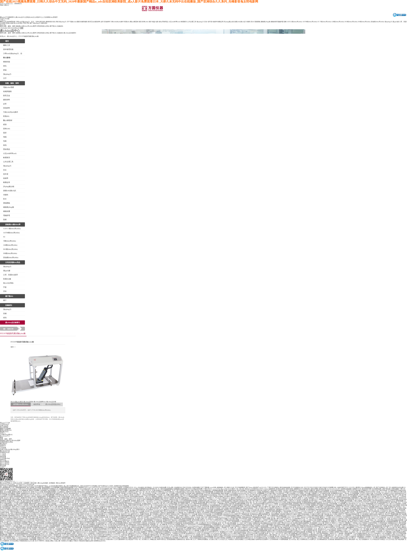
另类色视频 (395, 489)
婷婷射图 (302, 510)
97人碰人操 (134, 512)
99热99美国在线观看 (66, 487)
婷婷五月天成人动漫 (124, 527)
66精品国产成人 (94, 496)
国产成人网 (278, 527)
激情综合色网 (297, 536)
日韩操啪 (296, 504)
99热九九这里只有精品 (65, 517)
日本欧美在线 (65, 496)
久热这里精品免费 (97, 508)
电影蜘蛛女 (355, 498)
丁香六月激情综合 (16, 512)
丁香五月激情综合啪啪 (215, 496)
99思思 (70, 523)
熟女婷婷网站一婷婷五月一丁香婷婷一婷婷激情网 (336, 533)
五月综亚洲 (205, 507)
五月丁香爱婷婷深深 (138, 510)
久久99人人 (103, 526)
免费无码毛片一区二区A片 (333, 536)
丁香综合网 (355, 530)
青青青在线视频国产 (217, 512)
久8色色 (114, 520)
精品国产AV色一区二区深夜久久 (139, 539)
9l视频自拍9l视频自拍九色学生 (69, 489)
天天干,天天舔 (69, 495)
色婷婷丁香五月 (349, 512)
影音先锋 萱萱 (366, 489)
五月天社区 (63, 512)
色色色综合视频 (32, 527)
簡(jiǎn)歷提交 (4, 461)
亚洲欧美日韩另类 (216, 507)
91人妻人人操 (152, 507)
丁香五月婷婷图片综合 (283, 517)
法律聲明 (26, 483)
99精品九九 (3, 514)
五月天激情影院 (240, 487)
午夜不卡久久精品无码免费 (193, 489)
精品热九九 (140, 536)
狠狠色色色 (235, 511)
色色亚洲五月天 (342, 487)
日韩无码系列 (37, 526)
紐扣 (45, 23)
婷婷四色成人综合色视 (244, 524)
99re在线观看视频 (22, 539)
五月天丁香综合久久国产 (12, 498)
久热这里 (194, 502)
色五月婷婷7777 (94, 507)
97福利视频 (32, 539)
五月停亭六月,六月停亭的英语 (108, 505)
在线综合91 (276, 499)
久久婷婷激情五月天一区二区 (301, 518)
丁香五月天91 (207, 489)
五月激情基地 (177, 523)
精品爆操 (29, 508)
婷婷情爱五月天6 (112, 512)
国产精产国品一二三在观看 (317, 501)
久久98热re (287, 521)
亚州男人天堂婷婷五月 (119, 518)
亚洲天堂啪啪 (241, 490)
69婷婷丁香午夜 (282, 490)
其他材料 (107, 21)
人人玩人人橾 (240, 512)
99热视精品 (360, 536)
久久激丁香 (127, 510)
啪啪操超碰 (30, 536)
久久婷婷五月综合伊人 (106, 490)
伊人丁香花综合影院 (229, 524)
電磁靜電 (280, 21)
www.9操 (15, 504)
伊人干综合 (307, 515)
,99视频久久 (315, 493)
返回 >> (13, 347)
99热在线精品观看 (318, 518)
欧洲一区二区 (269, 533)
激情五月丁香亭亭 (62, 493)
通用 (1, 26)
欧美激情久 (388, 533)
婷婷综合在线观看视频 (90, 511)
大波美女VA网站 (364, 495)
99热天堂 (10, 530)
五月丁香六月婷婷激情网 (164, 523)
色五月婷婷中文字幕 (72, 514)
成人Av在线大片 (380, 499)
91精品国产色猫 (95, 502)
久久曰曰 (22, 511)
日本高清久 (146, 526)
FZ (318, 21)
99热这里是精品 (248, 508)
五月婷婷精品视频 (294, 505)
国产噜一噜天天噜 (277, 518)
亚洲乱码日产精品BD (170, 520)
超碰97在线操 (327, 524)
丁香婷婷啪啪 (117, 521)
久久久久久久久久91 (252, 512)
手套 (24, 23)
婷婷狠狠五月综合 (14, 515)
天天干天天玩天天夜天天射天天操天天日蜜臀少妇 (320, 487)
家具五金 (91, 21)
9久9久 (166, 499)
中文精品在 (15, 517)
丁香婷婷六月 (380, 532)
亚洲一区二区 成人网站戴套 (227, 523)
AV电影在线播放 (237, 505)
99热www (249, 532)
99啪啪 (321, 505)
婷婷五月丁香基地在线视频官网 (348, 514)
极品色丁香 (348, 508)
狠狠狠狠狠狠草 (377, 526)
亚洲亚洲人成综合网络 (310, 489)
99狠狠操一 (348, 523)
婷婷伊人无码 (189, 517)
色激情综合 (185, 498)
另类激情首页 (202, 496)
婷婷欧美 (37, 501)
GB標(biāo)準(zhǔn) (338, 21)
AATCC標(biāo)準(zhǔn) (294, 21)
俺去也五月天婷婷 (41, 536)
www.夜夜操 (179, 512)
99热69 (75, 541)
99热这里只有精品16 (13, 510)
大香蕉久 (33, 496)
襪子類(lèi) (53, 26)
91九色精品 (22, 508)
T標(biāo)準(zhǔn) (325, 21)
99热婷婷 (283, 514)
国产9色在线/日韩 (386, 505)
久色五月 (300, 507)
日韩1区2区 (74, 498)
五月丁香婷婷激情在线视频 (198, 504)
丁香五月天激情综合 (128, 533)
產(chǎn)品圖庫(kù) (40, 402)
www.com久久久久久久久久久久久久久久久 (102, 487)
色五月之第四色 (51, 511)
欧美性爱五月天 (216, 529)
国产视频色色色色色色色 (133, 504)
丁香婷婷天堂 (56, 535)
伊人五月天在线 (153, 533)
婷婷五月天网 (398, 492)
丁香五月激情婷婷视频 (343, 498)
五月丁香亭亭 (39, 541)
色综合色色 (402, 499)
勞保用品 (165, 21)
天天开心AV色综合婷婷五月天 (77, 512)
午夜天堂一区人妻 (143, 518)
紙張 (140, 21)
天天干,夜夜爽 (257, 515)
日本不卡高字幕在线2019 (70, 539)
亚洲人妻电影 (44, 507)
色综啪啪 (175, 538)
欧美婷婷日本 (190, 533)
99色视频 (228, 511)
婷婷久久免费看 (394, 511)
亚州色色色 (151, 523)
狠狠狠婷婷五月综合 (341, 539)
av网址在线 (111, 523)
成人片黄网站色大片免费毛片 (306, 539)
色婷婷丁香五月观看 (341, 532)
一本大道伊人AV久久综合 (153, 501)
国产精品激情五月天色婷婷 (142, 515)
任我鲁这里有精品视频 (231, 520)
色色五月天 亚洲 (28, 492)
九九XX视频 (329, 526)
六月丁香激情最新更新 (18, 487)
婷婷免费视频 (215, 493)
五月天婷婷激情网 (110, 527)
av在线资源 (86, 499)
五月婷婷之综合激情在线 (351, 517)
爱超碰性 (59, 536)
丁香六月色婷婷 (290, 493)
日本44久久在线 (46, 535)
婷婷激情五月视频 (268, 492)
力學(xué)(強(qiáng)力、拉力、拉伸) (27, 21)
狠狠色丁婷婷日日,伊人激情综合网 (80, 530)
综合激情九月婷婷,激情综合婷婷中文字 (75, 536)
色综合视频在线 (205, 490)
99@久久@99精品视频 (170, 504)
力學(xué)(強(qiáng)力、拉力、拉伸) (12, 55)
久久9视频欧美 (23, 490)
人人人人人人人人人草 (226, 530)
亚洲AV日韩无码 (329, 527)
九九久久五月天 (336, 517)
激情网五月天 (230, 538)
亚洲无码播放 (239, 539)
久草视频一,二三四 (56, 504)
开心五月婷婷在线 (246, 515)
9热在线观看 (46, 487)
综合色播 (188, 493)
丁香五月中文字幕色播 (353, 490)
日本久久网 (272, 495)
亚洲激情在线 (267, 499)
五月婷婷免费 (218, 492)
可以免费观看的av (94, 520)
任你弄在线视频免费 (241, 530)
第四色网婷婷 (102, 510)
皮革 (102, 21)
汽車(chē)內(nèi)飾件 (117, 21)
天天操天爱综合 (165, 527)
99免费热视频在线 (25, 502)
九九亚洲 (294, 496)
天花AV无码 (93, 536)
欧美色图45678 (388, 526)
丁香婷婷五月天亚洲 (178, 533)
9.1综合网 (111, 492)
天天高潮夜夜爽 (217, 514)
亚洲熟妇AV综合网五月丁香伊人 (77, 510)
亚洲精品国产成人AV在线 (104, 524)
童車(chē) (145, 21)
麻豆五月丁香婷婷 (223, 502)
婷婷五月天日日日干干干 (308, 527)
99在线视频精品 (102, 536)
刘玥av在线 (25, 499)
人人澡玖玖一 (8, 521)
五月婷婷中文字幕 (123, 511)
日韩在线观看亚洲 (42, 505)
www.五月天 (271, 517)
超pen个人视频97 (264, 512)
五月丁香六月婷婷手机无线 (181, 490)
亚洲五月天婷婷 (215, 508)
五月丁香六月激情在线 (270, 515)
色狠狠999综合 (401, 512)
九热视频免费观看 (217, 490)
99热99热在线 (59, 495)
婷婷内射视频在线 (188, 518)
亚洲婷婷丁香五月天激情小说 (261, 507)
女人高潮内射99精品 (260, 535)
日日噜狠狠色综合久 (392, 529)
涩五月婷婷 (227, 492)
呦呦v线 (164, 524)
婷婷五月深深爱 (342, 529)
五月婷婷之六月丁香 (313, 508)
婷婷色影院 (319, 510)
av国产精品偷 (386, 489)
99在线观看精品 (215, 505)
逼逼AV (250, 518)
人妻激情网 (326, 535)
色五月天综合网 (252, 533)
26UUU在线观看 (381, 524)
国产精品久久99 (374, 505)
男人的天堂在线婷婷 (36, 499)
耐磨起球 (220, 21)
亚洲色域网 (201, 502)
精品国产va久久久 (117, 495)
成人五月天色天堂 (253, 510)
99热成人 (76, 523)
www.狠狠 (192, 515)
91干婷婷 (210, 538)
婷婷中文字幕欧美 (302, 535)
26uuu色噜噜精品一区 (368, 487)
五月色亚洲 (36, 508)
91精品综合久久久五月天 (104, 533)
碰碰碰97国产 (37, 532)
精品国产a (118, 501)
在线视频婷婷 (218, 510)
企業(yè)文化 (4, 425)
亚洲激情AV (365, 539)
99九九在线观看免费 (32, 507)
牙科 (27, 23)
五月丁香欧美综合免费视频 (76, 505)
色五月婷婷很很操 (279, 524)
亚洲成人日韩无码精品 (369, 523)
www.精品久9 (105, 499)
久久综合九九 (222, 539)
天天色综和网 (113, 517)
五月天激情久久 (236, 526)
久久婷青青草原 (226, 505)
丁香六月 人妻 (314, 533)
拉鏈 (42, 23)
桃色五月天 (398, 515)
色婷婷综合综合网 (397, 487)
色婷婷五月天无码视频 (377, 529)
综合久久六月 (326, 512)
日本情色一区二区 (286, 536)
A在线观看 (58, 529)
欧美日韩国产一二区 (81, 507)
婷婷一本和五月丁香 (79, 533)
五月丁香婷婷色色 (175, 518)
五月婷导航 (24, 515)
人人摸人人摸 (158, 502)
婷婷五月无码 (84, 514)
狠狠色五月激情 (291, 514)
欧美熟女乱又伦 (389, 501)
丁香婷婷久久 (209, 498)
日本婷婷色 (199, 515)
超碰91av (334, 521)
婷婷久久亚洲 (128, 495)
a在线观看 (43, 490)
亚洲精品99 (391, 507)
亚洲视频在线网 (178, 489)
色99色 (277, 536)
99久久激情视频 (189, 512)
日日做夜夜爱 (77, 499)
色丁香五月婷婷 (165, 535)
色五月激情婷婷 (64, 515)
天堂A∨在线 (247, 529)
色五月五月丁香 (182, 511)
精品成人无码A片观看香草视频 (60, 538)
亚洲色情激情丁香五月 (325, 496)
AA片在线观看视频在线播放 (188, 501)
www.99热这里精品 (156, 517)
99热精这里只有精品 (20, 521)
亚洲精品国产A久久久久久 (287, 515)
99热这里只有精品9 (259, 532)
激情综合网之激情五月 (376, 514)
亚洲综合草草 (280, 489)
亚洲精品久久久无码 (368, 490)
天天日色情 (375, 536)
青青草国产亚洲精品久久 (50, 489)
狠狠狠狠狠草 (18, 496)
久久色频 (141, 511)
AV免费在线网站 (7, 505)
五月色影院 (271, 538)
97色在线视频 (286, 511)
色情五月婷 (68, 532)
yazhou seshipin (113, 536)
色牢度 (210, 21)
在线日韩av (110, 539)
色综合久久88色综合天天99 (254, 489)
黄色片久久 (269, 504)
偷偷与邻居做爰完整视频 (307, 504)
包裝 (156, 21)
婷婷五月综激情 (219, 511)
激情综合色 (331, 498)
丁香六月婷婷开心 (243, 527)
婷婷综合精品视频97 (138, 527)
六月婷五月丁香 (157, 504)
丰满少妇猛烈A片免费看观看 (161, 490)
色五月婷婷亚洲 (348, 499)
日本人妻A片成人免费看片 (138, 532)
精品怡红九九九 (228, 514)
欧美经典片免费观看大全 (282, 496)
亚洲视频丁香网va (27, 523)
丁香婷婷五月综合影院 (197, 498)
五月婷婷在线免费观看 (386, 515)
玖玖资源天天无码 (260, 536)
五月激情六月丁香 (288, 508)
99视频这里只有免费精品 (162, 532)
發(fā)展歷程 (4, 427)
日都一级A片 (343, 495)
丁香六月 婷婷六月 (260, 508)
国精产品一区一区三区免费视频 (122, 529)
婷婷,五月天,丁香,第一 (58, 501)
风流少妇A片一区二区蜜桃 (45, 533)
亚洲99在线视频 (297, 492)
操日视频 (97, 538)
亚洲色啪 (331, 539)
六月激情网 (341, 504)
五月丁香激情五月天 (81, 487)
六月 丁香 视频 (364, 529)
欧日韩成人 (148, 487)
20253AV (304, 511)
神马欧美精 (156, 527)
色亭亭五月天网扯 (248, 526)
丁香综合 (346, 493)
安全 (205, 21)
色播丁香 (233, 527)
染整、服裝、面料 (9, 26)
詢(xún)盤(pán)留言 (17, 402)
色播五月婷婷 (144, 514)
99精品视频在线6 (157, 498)
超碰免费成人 (206, 529)
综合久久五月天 (286, 498)
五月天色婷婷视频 (392, 499)
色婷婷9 (133, 501)
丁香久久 (320, 527)
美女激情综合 (204, 505)
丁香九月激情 (357, 501)
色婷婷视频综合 (198, 536)
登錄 (1, 5)
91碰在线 (305, 499)
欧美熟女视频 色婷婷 (316, 492)
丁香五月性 (95, 504)
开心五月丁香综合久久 (222, 498)
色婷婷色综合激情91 (262, 539)
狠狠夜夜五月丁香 (390, 508)
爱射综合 (81, 515)
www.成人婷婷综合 (158, 515)
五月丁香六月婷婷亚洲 (310, 496)
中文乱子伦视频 (245, 511)
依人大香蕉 (333, 514)
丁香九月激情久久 (77, 538)
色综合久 (305, 524)
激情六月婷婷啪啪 (43, 504)
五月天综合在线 (85, 508)
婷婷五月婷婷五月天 (122, 498)
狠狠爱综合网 (259, 521)
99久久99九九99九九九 (136, 498)
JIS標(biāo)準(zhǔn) (364, 21)
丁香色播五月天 (131, 499)
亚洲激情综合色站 (337, 493)
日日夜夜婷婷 (172, 508)
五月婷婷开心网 (77, 527)
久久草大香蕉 (16, 524)
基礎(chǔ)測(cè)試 (240, 21)
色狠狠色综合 (180, 539)
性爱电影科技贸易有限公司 (148, 489)
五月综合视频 (25, 524)
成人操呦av (391, 512)
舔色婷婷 (159, 521)
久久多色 (197, 517)
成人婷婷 (178, 498)
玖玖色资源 (111, 526)
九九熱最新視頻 (178, 529)
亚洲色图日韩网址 (122, 523)
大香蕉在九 (131, 492)
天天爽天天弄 (183, 538)
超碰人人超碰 (362, 496)
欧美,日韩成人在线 (125, 505)
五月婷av (76, 508)
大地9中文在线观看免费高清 (87, 521)
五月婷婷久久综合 (388, 493)
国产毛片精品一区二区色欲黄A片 (375, 520)
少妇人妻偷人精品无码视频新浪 (231, 508)
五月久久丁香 (243, 495)
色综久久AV (193, 532)
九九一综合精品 (139, 487)
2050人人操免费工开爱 (63, 527)
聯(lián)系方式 (4, 464)
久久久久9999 (375, 517)
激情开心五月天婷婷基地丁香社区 (33, 512)
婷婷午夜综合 (161, 539)
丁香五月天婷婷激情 (148, 495)
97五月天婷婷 (84, 502)
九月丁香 (19, 501)
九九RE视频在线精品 (360, 533)
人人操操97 (265, 520)
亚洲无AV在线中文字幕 (124, 508)
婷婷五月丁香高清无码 (188, 524)
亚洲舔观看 (126, 501)
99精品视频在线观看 (27, 510)
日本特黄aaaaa (194, 505)
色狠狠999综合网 (203, 501)
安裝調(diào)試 (5, 452)
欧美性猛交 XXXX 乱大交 (39, 524)
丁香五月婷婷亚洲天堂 (309, 530)
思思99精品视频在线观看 (395, 520)
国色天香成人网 (336, 511)
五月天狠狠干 (283, 505)
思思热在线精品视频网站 (301, 523)
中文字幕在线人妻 (343, 521)
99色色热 (373, 502)
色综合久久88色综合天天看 (310, 517)
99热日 (306, 492)
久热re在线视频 (29, 518)
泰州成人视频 (17, 526)
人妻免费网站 (349, 527)
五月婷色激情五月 (185, 499)
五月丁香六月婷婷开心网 (379, 512)
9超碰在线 (190, 527)
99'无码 (395, 498)
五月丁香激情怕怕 (6, 504)
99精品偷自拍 (246, 517)
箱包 (160, 21)
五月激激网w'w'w (31, 511)
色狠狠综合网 (235, 507)
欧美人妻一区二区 (252, 502)
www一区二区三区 (387, 492)
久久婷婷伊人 (60, 492)
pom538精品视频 (64, 498)
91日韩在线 (28, 532)
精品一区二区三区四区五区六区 (380, 510)
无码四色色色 (70, 511)
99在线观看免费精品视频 (231, 515)
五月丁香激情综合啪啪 (224, 501)
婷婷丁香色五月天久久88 (376, 498)
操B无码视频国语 (378, 501)
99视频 (18, 493)
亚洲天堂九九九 (202, 532)
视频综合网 (89, 541)
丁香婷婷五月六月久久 (362, 512)
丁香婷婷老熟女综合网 (266, 527)
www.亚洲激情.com (348, 515)
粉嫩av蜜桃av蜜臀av (172, 495)
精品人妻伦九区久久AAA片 (25, 495)
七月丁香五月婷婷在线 (69, 535)
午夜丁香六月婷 (223, 495)
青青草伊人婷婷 (128, 530)
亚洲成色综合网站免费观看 (259, 514)
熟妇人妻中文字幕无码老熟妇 (277, 530)
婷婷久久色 (230, 487)
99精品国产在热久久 (331, 518)
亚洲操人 (172, 517)
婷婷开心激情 (296, 498)
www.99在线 (379, 518)
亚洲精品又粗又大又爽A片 (347, 538)
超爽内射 (257, 496)
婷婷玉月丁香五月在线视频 (365, 507)
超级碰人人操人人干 (343, 530)
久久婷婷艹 (137, 495)
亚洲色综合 (364, 508)
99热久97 (3, 510)
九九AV (291, 512)
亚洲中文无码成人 (92, 505)
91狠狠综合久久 (143, 512)
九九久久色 (133, 507)
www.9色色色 (295, 527)
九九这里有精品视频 (285, 504)
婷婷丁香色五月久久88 (284, 523)
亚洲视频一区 (310, 532)
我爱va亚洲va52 (277, 507)
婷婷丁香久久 (18, 505)
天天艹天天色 (402, 502)
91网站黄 (353, 507)
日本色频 (38, 487)
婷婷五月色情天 (217, 515)
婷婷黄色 (326, 492)
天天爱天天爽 (199, 518)
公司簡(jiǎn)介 (4, 424)
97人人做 (332, 499)
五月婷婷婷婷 (273, 539)
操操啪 (198, 535)
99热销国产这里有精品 (237, 502)
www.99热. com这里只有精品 (273, 521)
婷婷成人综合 (342, 518)
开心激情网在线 (5, 487)
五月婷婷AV (247, 505)
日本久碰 (204, 517)
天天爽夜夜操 (328, 515)
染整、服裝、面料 (9, 33)
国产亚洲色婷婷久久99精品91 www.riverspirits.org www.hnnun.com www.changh (201, 521)
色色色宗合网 (103, 517)
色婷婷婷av (371, 524)
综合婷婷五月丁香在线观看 (143, 530)
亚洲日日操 (32, 515)
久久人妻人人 (303, 520)
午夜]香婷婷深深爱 (67, 508)
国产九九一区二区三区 (143, 492)
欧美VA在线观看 (302, 501)
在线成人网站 (93, 510)
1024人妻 (321, 523)
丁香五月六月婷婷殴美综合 (350, 526)
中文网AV (198, 512)
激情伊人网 (226, 507)
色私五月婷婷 (179, 493)
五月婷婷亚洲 (122, 517)
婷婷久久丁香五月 (338, 523)
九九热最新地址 (131, 524)
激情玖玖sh (370, 499)
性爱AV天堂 (312, 520)
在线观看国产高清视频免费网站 (93, 527)
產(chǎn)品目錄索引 (69, 33)
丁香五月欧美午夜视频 (44, 515)
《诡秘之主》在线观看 (70, 504)
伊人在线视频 (290, 535)
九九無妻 (194, 514)
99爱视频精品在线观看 (259, 517)
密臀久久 (330, 501)
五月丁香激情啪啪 (368, 504)
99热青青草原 (39, 520)
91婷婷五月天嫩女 (67, 541)
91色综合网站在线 (60, 510)
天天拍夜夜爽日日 (365, 530)
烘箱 (57, 21)
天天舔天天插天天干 (294, 530)
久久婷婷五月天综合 (135, 526)
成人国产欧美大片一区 (353, 504)
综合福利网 (137, 529)
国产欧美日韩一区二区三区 (158, 508)
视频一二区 (12, 535)
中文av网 (170, 487)
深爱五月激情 (290, 524)
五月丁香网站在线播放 (200, 539)
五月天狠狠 (7, 492)
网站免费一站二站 (355, 539)
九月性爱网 (285, 526)
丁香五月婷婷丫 (223, 499)
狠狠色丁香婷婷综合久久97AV (240, 498)
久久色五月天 (164, 536)
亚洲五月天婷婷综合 (157, 492)
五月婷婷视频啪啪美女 (203, 524)
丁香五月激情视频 (267, 524)
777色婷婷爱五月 (12, 490)
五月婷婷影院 (310, 510)
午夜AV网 (48, 520)
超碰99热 (284, 499)
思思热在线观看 (346, 489)
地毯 (153, 21)
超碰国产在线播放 (106, 507)
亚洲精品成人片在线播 (152, 536)
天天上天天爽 (305, 505)
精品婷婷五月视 (365, 517)
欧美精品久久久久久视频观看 (159, 518)
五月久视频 (41, 514)
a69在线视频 (333, 504)
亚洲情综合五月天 (99, 541)
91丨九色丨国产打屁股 (244, 523)
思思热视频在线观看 (136, 496)
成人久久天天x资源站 (384, 535)
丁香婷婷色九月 (185, 514)
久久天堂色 (284, 512)
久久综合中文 (232, 529)
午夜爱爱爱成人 (217, 524)
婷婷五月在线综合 (169, 521)
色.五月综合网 (27, 489)
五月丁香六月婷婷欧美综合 (215, 520)
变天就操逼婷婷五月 (383, 502)
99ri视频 (318, 532)
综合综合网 (256, 524)
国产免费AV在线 (82, 524)
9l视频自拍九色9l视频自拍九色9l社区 (264, 523)
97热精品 (299, 524)
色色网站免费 (6, 499)
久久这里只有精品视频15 (179, 532)
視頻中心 (39, 17)
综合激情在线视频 (60, 533)
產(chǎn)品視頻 (28, 402)
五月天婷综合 (169, 492)
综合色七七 (148, 511)
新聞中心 (13, 17)
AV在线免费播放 (308, 507)
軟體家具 (184, 21)
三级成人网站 (49, 541)
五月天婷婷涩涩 (52, 517)
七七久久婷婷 (337, 524)
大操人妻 (57, 541)
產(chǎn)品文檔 (51, 402)
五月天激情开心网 (106, 489)
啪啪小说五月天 (343, 520)
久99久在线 (377, 493)
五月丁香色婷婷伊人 (234, 521)
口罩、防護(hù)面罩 (10, 275)
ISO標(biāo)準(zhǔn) (351, 21)
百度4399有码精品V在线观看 (297, 495)
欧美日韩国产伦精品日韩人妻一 (118, 532)
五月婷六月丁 (123, 536)
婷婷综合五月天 (319, 526)
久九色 (225, 529)
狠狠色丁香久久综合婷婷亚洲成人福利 (170, 496)
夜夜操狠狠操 (62, 523)
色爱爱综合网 (51, 493)
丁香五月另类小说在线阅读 (89, 490)
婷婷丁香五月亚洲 (348, 511)
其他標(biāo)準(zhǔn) (377, 21)
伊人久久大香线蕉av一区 (376, 533)
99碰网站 (92, 524)
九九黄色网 (318, 507)
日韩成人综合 (357, 523)
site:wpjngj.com (62, 518)
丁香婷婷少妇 (256, 520)
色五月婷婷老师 (379, 504)
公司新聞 (3, 448)
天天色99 (213, 501)
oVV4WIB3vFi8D (360, 527)
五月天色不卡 (311, 511)
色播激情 (300, 515)
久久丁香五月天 (147, 502)
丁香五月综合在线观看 (105, 521)
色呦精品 (311, 498)
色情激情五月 (325, 521)
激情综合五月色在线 (170, 510)
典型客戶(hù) (4, 431)
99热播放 (358, 515)
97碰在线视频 (233, 495)
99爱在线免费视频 (209, 527)
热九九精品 (174, 535)
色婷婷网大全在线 (338, 512)
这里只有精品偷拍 (303, 514)
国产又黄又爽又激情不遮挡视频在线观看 (176, 502)
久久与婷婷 (300, 493)
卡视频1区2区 (204, 530)
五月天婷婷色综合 (124, 520)
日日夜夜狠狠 (79, 501)
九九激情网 (395, 538)
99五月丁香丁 (295, 517)
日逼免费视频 (49, 514)
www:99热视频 (341, 502)
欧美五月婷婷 (253, 527)
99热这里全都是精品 (327, 508)
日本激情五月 (228, 496)
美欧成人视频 (161, 507)
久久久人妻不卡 (124, 512)
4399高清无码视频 (259, 504)
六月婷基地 (66, 529)
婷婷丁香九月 (164, 511)
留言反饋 (3, 466)
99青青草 (151, 532)
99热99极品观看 (300, 508)
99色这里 (27, 496)
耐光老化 (42, 21)
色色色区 (383, 517)
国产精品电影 (399, 539)
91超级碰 (368, 536)
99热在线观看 (42, 527)
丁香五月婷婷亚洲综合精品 (197, 538)
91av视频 (101, 511)
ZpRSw (171, 526)
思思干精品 (192, 511)
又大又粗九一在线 (16, 489)
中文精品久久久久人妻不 (80, 520)
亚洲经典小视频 (126, 538)
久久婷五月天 (174, 536)
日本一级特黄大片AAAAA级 (377, 496)
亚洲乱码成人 (11, 501)
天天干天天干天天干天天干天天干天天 (43, 530)
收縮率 (215, 21)
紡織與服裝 (84, 21)
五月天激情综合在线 (260, 538)
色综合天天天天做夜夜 (107, 504)
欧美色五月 (173, 511)
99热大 (155, 530)
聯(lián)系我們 (52, 17)
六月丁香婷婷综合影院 (18, 527)
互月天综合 (292, 539)
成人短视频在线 (166, 538)
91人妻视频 (195, 530)
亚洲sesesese (249, 536)
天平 (68, 21)
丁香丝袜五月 (56, 539)
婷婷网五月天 (53, 498)
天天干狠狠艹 (263, 501)
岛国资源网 (196, 487)
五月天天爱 (334, 538)
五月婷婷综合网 (325, 493)
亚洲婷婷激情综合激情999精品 (312, 502)
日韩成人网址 (183, 515)
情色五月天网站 (31, 514)
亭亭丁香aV (57, 499)
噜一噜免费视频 (273, 514)
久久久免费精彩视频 (191, 496)
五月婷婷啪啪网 (179, 526)
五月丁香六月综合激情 (178, 527)
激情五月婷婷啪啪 (41, 510)
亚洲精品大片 (224, 532)
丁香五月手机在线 (123, 496)
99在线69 (42, 529)
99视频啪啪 (339, 505)
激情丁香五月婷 (245, 507)
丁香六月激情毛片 (321, 498)
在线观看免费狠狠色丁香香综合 (25, 533)
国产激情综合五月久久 (143, 490)
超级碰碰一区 (221, 487)
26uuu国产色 (283, 520)
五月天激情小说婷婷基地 (266, 502)
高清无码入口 (339, 508)
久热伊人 (35, 529)
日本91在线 (243, 492)
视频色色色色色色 (322, 504)
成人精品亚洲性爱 (121, 492)
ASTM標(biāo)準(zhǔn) (310, 21)
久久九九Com (142, 507)
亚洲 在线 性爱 (106, 520)
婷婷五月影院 (241, 533)
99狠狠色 (345, 524)
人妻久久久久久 (273, 505)
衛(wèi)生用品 (17, 23)
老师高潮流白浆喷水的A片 (244, 538)
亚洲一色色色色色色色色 (237, 532)
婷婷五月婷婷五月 (41, 518)
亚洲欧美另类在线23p (236, 499)
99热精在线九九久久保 (26, 541)
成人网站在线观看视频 (348, 510)
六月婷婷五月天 (128, 487)
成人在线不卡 (49, 529)
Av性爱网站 (353, 496)
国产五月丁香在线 (122, 526)
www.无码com (208, 518)
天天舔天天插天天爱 (316, 514)
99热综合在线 (14, 511)
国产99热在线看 (28, 501)
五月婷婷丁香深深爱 (398, 510)
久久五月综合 (390, 539)
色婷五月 (71, 518)
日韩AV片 (328, 523)
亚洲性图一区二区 (155, 524)
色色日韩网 (396, 505)
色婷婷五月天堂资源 (230, 510)
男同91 (205, 499)
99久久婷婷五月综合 (171, 515)
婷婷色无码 (81, 492)
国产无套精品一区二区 (259, 505)
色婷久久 (360, 510)
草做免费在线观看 (50, 492)
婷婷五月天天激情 (198, 510)
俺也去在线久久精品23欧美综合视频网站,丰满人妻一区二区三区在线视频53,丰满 (290, 529)
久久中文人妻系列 (354, 487)
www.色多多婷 (331, 529)
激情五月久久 (134, 514)
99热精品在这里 (303, 490)
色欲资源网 (356, 508)
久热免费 (148, 527)
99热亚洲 (231, 504)
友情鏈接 (52, 483)
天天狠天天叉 (313, 499)
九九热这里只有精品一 (58, 521)
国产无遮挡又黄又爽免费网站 (301, 521)
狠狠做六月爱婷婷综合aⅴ (90, 495)
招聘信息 (3, 460)
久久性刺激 (270, 536)
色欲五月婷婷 (82, 498)
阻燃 (285, 21)
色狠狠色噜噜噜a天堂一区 (243, 504)
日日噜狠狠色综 (322, 539)
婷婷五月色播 (218, 536)
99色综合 (144, 523)
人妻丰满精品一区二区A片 (277, 535)
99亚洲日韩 (17, 523)
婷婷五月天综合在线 (204, 514)
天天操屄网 (104, 502)
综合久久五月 (41, 493)
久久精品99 (317, 512)
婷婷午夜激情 (225, 493)
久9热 (147, 508)
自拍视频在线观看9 (51, 523)
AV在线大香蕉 (401, 508)
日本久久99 (51, 536)
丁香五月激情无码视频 (120, 489)
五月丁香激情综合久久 (40, 498)
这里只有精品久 (303, 533)
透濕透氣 (257, 21)
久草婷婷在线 (382, 523)
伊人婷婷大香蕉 (183, 504)
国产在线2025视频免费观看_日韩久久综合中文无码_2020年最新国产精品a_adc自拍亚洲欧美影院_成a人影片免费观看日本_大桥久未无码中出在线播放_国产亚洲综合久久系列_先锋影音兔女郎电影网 (64, 486)
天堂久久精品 (116, 538)
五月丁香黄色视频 (257, 529)
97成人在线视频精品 (52, 512)
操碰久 (62, 520)
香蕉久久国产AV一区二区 (87, 539)
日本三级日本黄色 (381, 490)
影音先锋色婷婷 (285, 487)
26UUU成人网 (275, 512)
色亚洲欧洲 (339, 499)
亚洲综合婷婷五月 (165, 533)
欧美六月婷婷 (273, 501)
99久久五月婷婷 (229, 512)
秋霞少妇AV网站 (348, 505)
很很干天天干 (271, 532)
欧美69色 (260, 490)
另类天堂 (87, 501)
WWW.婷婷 (278, 492)
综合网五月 (217, 526)
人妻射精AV (388, 498)
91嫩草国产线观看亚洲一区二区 (69, 502)
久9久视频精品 (251, 490)
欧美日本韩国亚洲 (119, 524)
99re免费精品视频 (184, 507)
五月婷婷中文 (93, 532)
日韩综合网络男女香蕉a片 (356, 518)
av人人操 (105, 501)
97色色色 (290, 499)
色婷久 (47, 538)
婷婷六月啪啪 (23, 504)
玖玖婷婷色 (206, 512)
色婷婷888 (271, 489)
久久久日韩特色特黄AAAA (98, 514)
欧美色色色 (333, 492)
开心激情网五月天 (105, 495)
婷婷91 (239, 529)
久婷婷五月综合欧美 (257, 511)
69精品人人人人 (96, 501)
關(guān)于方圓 (5, 17)
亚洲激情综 (166, 501)
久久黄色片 (84, 496)
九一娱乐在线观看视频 (165, 489)
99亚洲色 (198, 492)
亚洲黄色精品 (273, 520)
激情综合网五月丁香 (381, 527)
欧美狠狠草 (313, 523)
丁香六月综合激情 (361, 511)
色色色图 (156, 511)
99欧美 (96, 493)
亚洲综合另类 (36, 489)
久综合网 (337, 526)
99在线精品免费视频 (315, 524)
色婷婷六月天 (356, 489)
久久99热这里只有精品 (377, 539)
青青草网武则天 (74, 493)
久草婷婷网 (51, 527)
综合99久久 (9, 526)
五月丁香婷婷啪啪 (365, 526)
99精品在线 (286, 527)
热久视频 (50, 510)
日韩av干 (166, 517)
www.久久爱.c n (213, 504)
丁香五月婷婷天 (308, 512)
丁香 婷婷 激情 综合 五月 (329, 495)
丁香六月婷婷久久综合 (43, 521)
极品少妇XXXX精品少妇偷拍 (360, 521)
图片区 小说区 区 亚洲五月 (210, 535)
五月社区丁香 (146, 529)
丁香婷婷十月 (224, 527)
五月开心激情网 (281, 495)
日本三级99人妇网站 (368, 532)
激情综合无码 (173, 499)
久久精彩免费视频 (48, 495)
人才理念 (3, 455)
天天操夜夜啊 (8, 518)
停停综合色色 (191, 508)
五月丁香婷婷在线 (62, 490)
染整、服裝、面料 (6, 439)
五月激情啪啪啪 (39, 523)
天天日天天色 (75, 496)
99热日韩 (112, 501)
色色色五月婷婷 (169, 498)
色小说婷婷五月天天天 (341, 496)
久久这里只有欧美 (393, 524)
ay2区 (253, 498)
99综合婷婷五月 (74, 490)
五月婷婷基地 (119, 504)
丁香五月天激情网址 (151, 496)
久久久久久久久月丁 (333, 489)
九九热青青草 (146, 538)
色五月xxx (38, 495)
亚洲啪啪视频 (262, 530)
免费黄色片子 (298, 489)
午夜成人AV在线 (126, 493)
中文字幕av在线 (7, 523)
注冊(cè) (6, 5)
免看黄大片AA (82, 535)
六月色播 (172, 493)
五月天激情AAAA (239, 496)
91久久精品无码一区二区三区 (89, 489)
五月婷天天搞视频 (66, 526)
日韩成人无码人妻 (29, 505)
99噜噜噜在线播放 (114, 514)
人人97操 (91, 512)
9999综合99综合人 (138, 508)
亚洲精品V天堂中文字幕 (367, 492)
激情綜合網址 (41, 496)
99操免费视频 (208, 536)
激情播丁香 (132, 536)
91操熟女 (231, 539)
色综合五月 (235, 492)
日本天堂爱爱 (336, 510)
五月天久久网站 (21, 536)
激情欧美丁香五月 (27, 498)
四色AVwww (252, 492)
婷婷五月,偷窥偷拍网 (167, 512)
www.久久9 (216, 489)
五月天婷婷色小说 (297, 487)
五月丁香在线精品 (330, 530)
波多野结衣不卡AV (248, 521)
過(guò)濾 (6, 271)
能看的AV (78, 511)
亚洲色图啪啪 (171, 539)
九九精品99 (202, 523)
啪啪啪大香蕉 (159, 499)
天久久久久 (109, 515)
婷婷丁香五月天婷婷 (18, 507)
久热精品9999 (287, 492)
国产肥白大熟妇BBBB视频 (16, 514)
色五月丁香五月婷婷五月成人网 (179, 505)
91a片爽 (345, 536)
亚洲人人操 (370, 527)
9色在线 (326, 514)
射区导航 (394, 502)
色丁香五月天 (251, 493)
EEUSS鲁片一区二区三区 (236, 489)
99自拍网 (261, 533)
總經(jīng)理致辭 (5, 428)
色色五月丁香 (125, 514)
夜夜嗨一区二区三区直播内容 (327, 520)
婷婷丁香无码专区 (135, 523)
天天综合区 (297, 499)
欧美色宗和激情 (163, 530)
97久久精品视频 (124, 507)
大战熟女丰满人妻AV (148, 521)
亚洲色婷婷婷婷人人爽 (190, 523)
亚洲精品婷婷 (146, 504)
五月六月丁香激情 (360, 499)
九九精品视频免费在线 (377, 521)
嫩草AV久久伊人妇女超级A (358, 524)
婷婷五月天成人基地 (289, 507)
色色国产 (321, 536)
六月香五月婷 (88, 538)
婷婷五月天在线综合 (210, 495)
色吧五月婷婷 (196, 529)
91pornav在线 (39, 492)
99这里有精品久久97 (125, 502)
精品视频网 (101, 515)
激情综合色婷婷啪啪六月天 (271, 498)
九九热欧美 (352, 536)
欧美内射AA (17, 530)
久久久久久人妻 (76, 529)
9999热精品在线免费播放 (284, 532)
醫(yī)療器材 (134, 21)
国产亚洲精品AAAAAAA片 (111, 535)
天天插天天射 (213, 539)
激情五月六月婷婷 (328, 532)
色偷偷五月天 (136, 538)
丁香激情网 (65, 524)
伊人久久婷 (53, 507)
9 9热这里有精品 (180, 492)
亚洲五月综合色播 (397, 535)
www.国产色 (393, 527)
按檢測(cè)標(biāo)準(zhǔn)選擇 (26, 26)
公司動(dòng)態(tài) (6, 434)
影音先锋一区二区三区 (117, 499)
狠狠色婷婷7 (33, 504)
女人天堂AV (61, 511)
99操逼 (119, 487)
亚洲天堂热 (289, 489)
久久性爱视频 (54, 487)
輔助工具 (3, 21)
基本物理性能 (10, 21)
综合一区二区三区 (110, 508)
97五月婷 (207, 493)
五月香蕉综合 (157, 520)
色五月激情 (30, 487)
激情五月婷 (42, 517)
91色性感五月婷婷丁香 (99, 492)
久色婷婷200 (178, 487)
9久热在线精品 (45, 501)
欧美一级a (126, 521)
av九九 (265, 489)
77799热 (328, 517)
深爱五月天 (26, 530)
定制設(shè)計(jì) (31, 17)
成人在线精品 (154, 514)
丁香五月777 (292, 501)
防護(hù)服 (9, 23)
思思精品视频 (253, 530)
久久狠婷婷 (207, 515)
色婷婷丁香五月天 (63, 530)
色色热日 (103, 496)
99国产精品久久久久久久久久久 (103, 530)
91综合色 (148, 493)
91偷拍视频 (132, 490)
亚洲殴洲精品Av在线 (53, 496)
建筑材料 (97, 21)
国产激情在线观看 (299, 532)
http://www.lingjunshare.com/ (194, 526)
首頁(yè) (2, 36)
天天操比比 (294, 510)
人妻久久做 (363, 498)
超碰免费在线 (294, 526)
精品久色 (258, 498)
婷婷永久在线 (131, 518)
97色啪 (300, 496)
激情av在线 (140, 501)
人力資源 (45, 17)
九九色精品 (337, 515)
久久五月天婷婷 (197, 499)
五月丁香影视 (204, 487)
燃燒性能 (49, 21)
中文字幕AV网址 (72, 521)
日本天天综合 (187, 487)
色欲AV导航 (174, 501)
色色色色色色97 (155, 512)
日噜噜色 (3, 501)
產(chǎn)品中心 (21, 17)
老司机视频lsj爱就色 (198, 520)
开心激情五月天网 (197, 495)
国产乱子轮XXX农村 (95, 535)
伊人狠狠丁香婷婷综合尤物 (83, 518)
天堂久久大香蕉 (377, 530)
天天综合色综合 (10, 520)
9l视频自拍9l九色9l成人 (28, 493)
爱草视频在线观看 (317, 515)
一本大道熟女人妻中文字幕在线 (161, 529)
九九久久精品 (95, 499)
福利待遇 (3, 457)
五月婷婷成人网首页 (15, 529)
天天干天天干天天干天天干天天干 (358, 502)
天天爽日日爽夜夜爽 (379, 538)
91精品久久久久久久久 (44, 539)
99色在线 (14, 508)
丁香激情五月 (137, 502)
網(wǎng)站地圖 (43, 483)
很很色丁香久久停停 (342, 507)
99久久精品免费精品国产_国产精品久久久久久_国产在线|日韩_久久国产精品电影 (303, 538)
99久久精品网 (395, 530)
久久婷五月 (386, 530)
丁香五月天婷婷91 (273, 487)
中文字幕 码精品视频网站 (273, 511)
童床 (150, 21)
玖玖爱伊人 (327, 510)
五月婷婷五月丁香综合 (39, 502)
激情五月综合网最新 (322, 490)
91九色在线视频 (136, 521)
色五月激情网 (113, 502)
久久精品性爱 (340, 527)
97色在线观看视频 (207, 492)
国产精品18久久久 (134, 535)
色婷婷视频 (348, 501)
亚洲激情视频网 (54, 526)
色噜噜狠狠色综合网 (314, 495)
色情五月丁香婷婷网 (270, 490)
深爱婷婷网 (55, 520)
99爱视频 (389, 532)
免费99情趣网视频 (126, 515)
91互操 (197, 533)
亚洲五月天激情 (137, 505)
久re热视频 (32, 538)
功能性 (248, 21)
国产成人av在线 (185, 495)
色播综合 (312, 490)
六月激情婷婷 (213, 530)
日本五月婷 (70, 501)
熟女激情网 (12, 495)
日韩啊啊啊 (260, 493)
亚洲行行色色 (141, 499)
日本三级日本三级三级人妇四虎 (109, 493)
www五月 (390, 517)
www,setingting (215, 533)
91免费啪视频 (283, 539)
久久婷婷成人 (90, 533)
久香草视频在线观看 (184, 520)
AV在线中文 (384, 511)
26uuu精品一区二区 (354, 532)
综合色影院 (149, 510)
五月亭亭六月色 (396, 518)
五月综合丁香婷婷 (141, 533)
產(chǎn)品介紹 (5, 451)
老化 (53, 21)
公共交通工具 (191, 21)
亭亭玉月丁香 (147, 505)
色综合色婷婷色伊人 (323, 511)
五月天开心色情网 (174, 524)
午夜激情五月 (293, 490)
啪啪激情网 (150, 499)
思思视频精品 (102, 532)
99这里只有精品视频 (261, 526)
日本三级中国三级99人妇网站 (258, 495)
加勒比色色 (40, 538)
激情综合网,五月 (67, 499)
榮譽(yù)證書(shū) (6, 430)
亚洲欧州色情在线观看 (293, 502)
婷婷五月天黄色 (164, 514)
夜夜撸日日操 (223, 504)
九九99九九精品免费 (159, 487)
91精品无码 (73, 524)
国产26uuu (249, 487)
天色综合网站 (367, 501)
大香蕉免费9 (209, 511)
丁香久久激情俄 (353, 529)
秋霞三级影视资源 (230, 490)
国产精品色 (41, 511)
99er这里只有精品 (219, 538)
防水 (252, 21)
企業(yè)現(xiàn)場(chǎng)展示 (10, 449)
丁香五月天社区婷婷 (9, 539)
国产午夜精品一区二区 (383, 487)
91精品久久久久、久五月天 (102, 518)
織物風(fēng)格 (265, 21)
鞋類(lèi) (127, 21)
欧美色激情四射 (111, 496)
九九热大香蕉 (370, 518)
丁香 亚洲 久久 (161, 495)
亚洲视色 (88, 492)
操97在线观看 (226, 526)
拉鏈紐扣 (60, 26)
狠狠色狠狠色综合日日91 (370, 515)
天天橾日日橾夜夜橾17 (309, 536)
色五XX (90, 498)
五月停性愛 (227, 536)
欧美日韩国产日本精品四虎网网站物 (28, 535)
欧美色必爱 (322, 489)
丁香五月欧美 (316, 521)
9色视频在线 (361, 535)
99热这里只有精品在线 (239, 501)
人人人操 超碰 (27, 526)
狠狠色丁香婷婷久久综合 (66, 507)
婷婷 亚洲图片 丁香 (185, 536)
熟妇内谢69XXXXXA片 (80, 532)
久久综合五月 (4, 511)
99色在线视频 (16, 499)
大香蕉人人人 (212, 499)
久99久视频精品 (293, 520)
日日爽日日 (133, 511)
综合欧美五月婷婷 (329, 507)
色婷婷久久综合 (47, 532)
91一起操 (304, 498)
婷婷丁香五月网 (33, 517)
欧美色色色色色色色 (184, 510)
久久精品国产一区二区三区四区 (138, 517)
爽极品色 (153, 539)
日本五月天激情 (18, 532)
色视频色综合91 (393, 523)
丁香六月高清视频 (352, 492)
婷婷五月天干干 (52, 502)
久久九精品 (198, 527)
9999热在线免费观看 (238, 536)
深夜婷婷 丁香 (323, 499)
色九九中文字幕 (280, 502)
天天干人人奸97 (105, 538)
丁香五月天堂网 (93, 517)
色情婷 (217, 527)
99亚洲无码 (397, 526)
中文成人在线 (8, 532)
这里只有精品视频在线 (267, 510)
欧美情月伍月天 (371, 535)
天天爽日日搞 (156, 538)
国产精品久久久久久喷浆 (228, 533)
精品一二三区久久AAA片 (187, 535)
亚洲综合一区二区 (138, 493)
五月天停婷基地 (212, 523)
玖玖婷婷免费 (376, 489)
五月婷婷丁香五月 (137, 520)
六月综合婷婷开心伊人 (160, 505)
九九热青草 (117, 533)
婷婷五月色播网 (34, 490)
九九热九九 (287, 518)
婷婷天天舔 (118, 530)
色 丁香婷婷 (23, 517)
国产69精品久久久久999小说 (50, 508)
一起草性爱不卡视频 (121, 490)
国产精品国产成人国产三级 (392, 495)
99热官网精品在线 (85, 504)
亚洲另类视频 (208, 526)
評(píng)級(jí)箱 (229, 21)
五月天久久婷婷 (133, 489)
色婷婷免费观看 (353, 495)
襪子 (31, 23)
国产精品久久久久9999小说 (25, 520)
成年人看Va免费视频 (291, 533)
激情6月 (322, 517)
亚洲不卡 (321, 530)
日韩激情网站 (48, 499)
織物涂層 (274, 21)
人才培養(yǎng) (5, 458)
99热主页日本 (195, 490)
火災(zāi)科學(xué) (174, 21)
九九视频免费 (9, 533)
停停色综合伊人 (60, 514)
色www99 (224, 489)
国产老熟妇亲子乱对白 (356, 520)
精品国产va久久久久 (259, 487)
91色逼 (378, 492)
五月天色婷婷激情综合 (337, 490)
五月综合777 (296, 511)
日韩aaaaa (78, 495)
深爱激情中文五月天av (283, 510)
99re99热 (366, 510)
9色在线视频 (51, 490)
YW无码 (115, 507)
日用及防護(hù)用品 (42, 26)
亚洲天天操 (200, 511)
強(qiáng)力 (62, 21)
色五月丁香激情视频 (391, 514)
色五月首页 (190, 492)
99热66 (389, 538)
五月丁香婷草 (6, 538)
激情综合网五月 (17, 492)
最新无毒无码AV (211, 502)
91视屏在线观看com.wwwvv (217, 517)
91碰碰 (259, 492)
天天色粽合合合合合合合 (238, 493)
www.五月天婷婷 (245, 520)
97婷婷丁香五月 (58, 532)
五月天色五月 (101, 539)
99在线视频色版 (172, 507)
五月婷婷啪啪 (354, 493)
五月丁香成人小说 (111, 511)
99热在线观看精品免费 (115, 510)
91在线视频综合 (329, 505)
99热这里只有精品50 (361, 505)
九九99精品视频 (249, 539)
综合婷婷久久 (384, 536)
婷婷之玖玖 (31, 521)
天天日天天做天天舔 (366, 493)
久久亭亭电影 (205, 533)
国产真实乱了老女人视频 (262, 518)
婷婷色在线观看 (18, 518)
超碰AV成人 (180, 517)
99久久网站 (249, 496)
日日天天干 (73, 515)
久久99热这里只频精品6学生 (253, 499)
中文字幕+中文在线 (266, 496)
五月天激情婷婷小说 (86, 493)
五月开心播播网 (339, 501)
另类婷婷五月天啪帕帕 (376, 508)
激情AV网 (189, 539)
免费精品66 (314, 505)
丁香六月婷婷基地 (373, 511)
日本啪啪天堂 (77, 526)
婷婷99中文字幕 (71, 492)
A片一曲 (55, 515)
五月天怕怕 (342, 492)
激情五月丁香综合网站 (87, 523)
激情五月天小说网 (381, 507)
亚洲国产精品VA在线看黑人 (58, 505)
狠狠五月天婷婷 (195, 507)
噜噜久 (69, 533)
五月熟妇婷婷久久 (101, 523)
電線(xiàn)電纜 (75, 21)
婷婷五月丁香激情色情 (241, 514)
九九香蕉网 (187, 529)
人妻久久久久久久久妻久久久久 (104, 498)
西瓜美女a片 (322, 529)
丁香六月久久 (279, 533)
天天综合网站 (14, 541)
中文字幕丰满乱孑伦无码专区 (274, 493)
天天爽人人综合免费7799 (160, 493)
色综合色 (148, 498)
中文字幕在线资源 (54, 524)
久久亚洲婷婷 (364, 514)
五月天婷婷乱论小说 (329, 502)
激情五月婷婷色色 (376, 495)
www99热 (213, 487)
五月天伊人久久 (87, 529)
